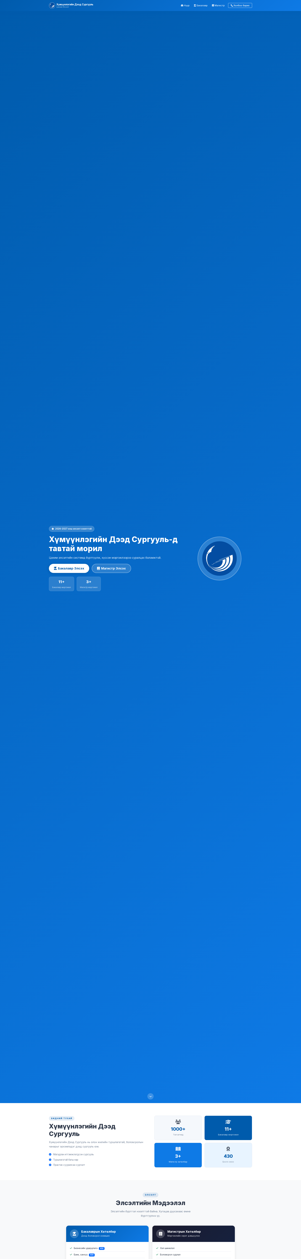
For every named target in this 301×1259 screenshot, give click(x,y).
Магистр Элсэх (113, 568)
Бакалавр (202, 5)
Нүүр (187, 5)
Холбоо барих (241, 5)
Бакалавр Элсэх (71, 568)
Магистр (220, 5)
